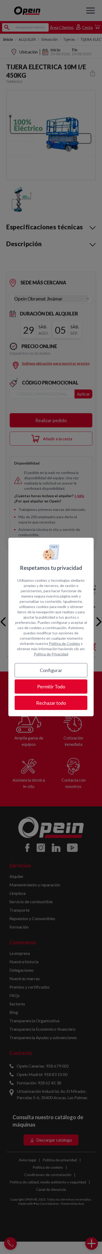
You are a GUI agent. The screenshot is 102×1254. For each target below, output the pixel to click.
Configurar (51, 670)
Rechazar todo (51, 703)
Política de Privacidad (51, 654)
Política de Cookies (64, 643)
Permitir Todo (51, 686)
